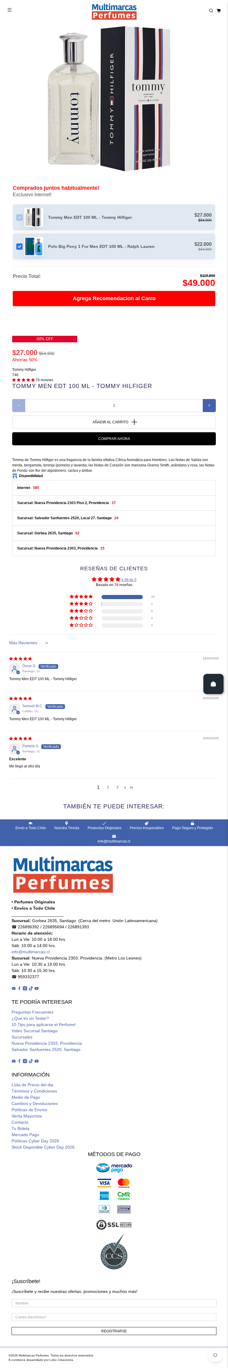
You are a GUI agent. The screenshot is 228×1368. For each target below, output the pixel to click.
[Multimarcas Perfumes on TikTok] (31, 989)
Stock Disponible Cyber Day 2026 (43, 1147)
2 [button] (108, 787)
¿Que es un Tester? (30, 1018)
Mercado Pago (25, 1134)
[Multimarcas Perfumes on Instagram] (25, 989)
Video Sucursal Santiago (35, 1030)
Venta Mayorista (27, 1116)
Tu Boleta (20, 1128)
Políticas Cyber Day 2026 (35, 1141)
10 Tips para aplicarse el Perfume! (44, 1024)
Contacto (20, 1122)
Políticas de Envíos (29, 1109)
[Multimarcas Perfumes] (114, 10)
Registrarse (114, 1331)
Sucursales (22, 1037)
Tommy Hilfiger (24, 370)
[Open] (213, 684)
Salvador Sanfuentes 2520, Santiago (46, 1049)
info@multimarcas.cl (31, 951)
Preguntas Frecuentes (32, 1012)
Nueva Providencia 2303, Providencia (47, 1043)
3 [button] (117, 787)
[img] (20, 659)
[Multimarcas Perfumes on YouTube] (36, 989)
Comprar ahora (114, 439)
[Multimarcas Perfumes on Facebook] (19, 989)
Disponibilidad (31, 476)
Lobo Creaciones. (62, 1359)
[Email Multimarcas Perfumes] (14, 989)
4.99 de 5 (129, 580)
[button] (23, 380)
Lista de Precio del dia (32, 1084)
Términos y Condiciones (34, 1091)
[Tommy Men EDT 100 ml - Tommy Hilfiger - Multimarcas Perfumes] (114, 99)
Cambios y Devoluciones (35, 1103)
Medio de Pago (26, 1097)
